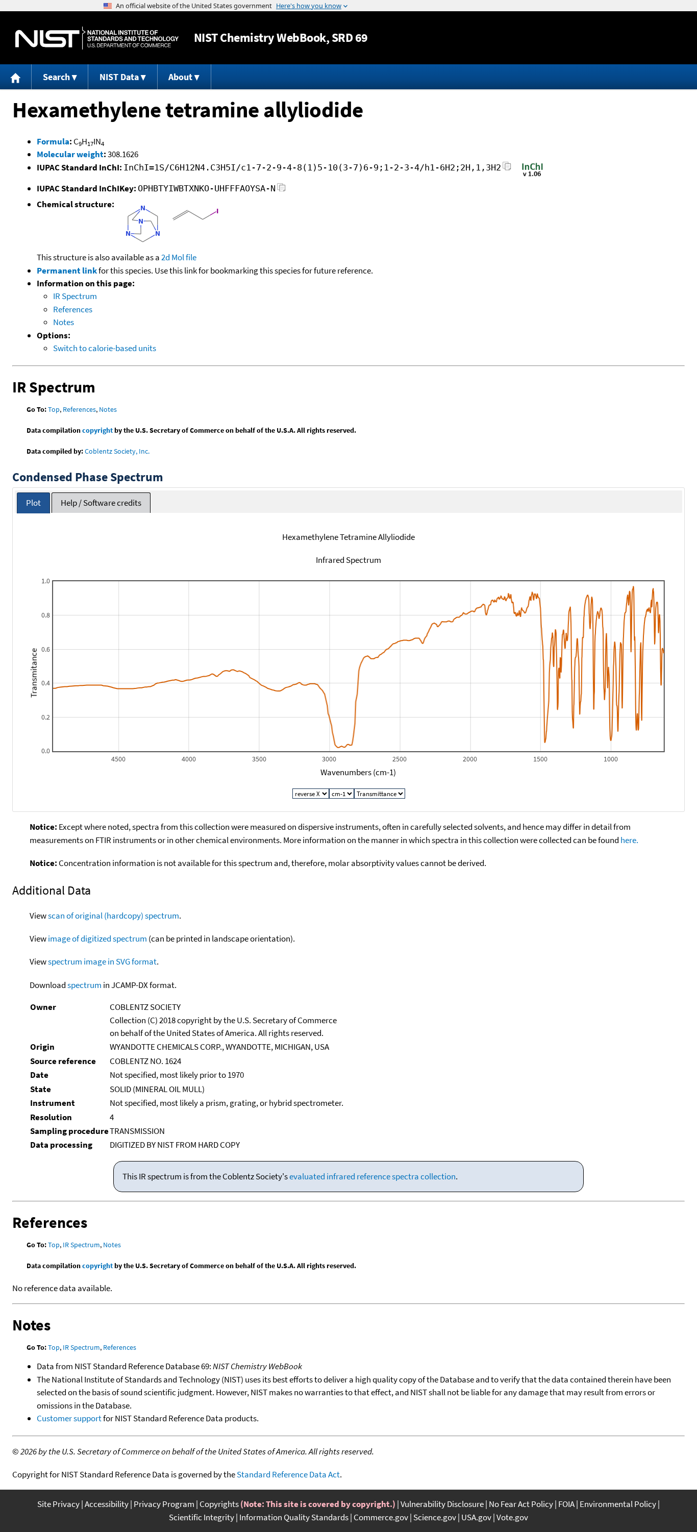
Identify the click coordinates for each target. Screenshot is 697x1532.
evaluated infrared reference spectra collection (372, 1176)
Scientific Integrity (201, 1517)
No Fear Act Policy (521, 1504)
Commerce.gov (381, 1517)
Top (54, 409)
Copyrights (219, 1504)
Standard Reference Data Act (288, 1474)
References (72, 309)
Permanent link (67, 270)
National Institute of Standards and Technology (97, 38)
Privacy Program (164, 1504)
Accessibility (107, 1504)
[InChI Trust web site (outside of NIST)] (532, 175)
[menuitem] (16, 76)
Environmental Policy (618, 1504)
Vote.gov (512, 1517)
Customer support (69, 1418)
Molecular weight (70, 154)
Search (56, 77)
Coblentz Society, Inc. (117, 451)
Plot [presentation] (33, 502)
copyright (97, 430)
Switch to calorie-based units (104, 348)
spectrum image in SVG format (102, 961)
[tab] (33, 502)
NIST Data (119, 77)
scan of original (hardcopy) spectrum (113, 915)
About (180, 77)
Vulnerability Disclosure (442, 1504)
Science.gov (434, 1517)
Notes (63, 322)
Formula (53, 141)
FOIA (566, 1504)
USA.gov (476, 1517)
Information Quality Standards (293, 1517)
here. (629, 840)
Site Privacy (58, 1504)
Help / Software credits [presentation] (101, 502)
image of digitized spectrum (97, 938)
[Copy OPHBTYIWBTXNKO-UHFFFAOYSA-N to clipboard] (281, 190)
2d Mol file (178, 257)
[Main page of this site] (16, 76)
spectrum (84, 985)
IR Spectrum (75, 296)
